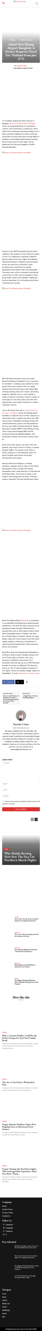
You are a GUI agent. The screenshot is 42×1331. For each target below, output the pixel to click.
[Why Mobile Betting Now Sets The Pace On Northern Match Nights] (21, 840)
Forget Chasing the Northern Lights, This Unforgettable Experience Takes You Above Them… (19, 1171)
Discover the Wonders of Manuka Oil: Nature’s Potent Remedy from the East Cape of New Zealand (11, 699)
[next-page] (36, 819)
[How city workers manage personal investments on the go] (7, 936)
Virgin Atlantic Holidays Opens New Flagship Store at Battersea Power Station (19, 1127)
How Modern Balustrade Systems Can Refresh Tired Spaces (26, 950)
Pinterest (9, 1231)
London (17, 917)
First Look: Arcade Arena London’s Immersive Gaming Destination (27, 920)
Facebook (9, 1225)
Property (17, 947)
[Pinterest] (3, 1231)
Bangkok (25, 620)
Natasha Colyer (22, 66)
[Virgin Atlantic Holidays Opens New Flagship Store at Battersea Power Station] (20, 1106)
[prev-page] (32, 819)
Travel (12, 40)
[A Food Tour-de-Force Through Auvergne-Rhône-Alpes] (7, 1278)
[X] (3, 1234)
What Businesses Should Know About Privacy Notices (25, 966)
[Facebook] (3, 1224)
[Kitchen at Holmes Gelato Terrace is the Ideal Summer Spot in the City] (7, 1248)
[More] (27, 682)
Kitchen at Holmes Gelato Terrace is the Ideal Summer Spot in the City (26, 1247)
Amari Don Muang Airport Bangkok (22, 123)
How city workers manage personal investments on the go (26, 935)
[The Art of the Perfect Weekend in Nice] (20, 1064)
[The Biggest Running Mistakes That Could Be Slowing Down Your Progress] (7, 983)
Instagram (9, 1228)
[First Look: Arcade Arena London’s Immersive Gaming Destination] (7, 921)
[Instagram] (3, 1228)
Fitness (17, 978)
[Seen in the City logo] (21, 3)
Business (17, 932)
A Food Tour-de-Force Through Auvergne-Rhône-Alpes (25, 1276)
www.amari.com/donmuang (29, 673)
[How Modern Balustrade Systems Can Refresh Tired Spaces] (7, 952)
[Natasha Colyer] (21, 715)
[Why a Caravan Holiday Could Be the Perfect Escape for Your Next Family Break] (20, 1017)
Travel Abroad (26, 40)
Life (6, 849)
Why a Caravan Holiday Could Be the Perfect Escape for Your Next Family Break (19, 1038)
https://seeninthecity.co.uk (21, 728)
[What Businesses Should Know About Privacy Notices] (7, 967)
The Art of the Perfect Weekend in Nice (18, 1083)
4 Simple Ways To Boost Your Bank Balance (30, 696)
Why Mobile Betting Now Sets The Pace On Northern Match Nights (20, 856)
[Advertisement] (21, 95)
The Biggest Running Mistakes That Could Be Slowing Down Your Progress (26, 982)
